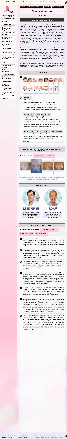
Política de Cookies (34, 437)
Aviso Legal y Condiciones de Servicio (52, 437)
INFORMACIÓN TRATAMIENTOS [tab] (30, 229)
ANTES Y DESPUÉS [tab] (26, 155)
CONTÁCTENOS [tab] (41, 233)
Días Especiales (56, 2)
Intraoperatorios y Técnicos (8, 57)
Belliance (23, 6)
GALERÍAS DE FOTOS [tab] (27, 233)
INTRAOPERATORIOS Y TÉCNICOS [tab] (45, 155)
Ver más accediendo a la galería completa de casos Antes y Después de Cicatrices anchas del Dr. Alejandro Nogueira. (42, 178)
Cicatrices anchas (58, 6)
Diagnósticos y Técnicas (35, 6)
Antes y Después (9, 53)
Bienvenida (7, 24)
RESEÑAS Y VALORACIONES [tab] (50, 229)
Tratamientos (8, 48)
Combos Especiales (44, 2)
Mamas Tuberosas (7, 89)
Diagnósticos (47, 6)
